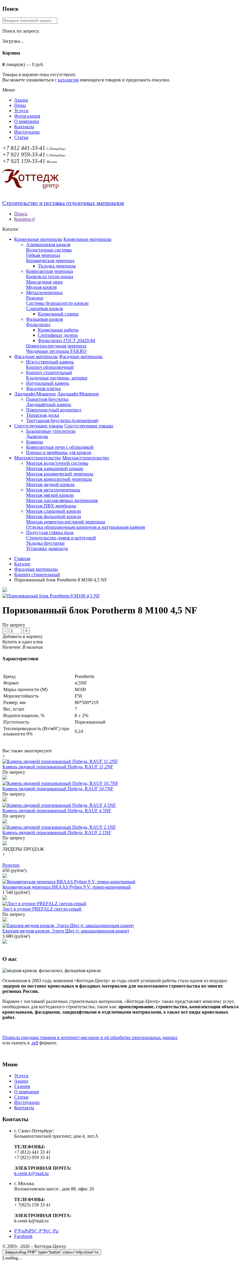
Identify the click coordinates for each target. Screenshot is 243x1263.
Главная (22, 558)
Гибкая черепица (43, 255)
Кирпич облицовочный (50, 367)
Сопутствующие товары (38, 425)
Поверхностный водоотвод (53, 409)
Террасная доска (42, 415)
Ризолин (34, 297)
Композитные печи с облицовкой (60, 447)
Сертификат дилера (58, 335)
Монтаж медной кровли (50, 484)
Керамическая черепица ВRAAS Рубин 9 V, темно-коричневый (66, 886)
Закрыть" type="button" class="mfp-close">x (52, 1252)
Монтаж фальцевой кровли (53, 516)
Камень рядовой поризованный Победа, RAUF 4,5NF (56, 810)
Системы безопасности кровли (57, 303)
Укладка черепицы (57, 265)
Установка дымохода (47, 548)
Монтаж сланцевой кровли (53, 511)
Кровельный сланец (58, 313)
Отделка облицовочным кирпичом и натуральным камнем (85, 527)
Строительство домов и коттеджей (61, 537)
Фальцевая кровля (44, 319)
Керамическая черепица (50, 260)
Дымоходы (37, 436)
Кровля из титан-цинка (49, 276)
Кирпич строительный (49, 372)
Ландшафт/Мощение (35, 393)
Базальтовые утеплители (51, 431)
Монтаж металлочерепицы (53, 489)
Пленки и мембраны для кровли (58, 452)
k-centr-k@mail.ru (31, 1173)
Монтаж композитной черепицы (59, 479)
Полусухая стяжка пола (49, 532)
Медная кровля (41, 287)
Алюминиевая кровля (48, 244)
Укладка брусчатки (45, 543)
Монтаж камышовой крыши (54, 468)
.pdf (34, 1042)
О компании (26, 121)
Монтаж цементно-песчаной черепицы (65, 521)
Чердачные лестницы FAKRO (56, 351)
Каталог (22, 563)
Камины (34, 441)
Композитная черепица (49, 271)
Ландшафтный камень (48, 404)
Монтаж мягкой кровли (50, 495)
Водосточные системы (49, 249)
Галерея (22, 1086)
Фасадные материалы (36, 356)
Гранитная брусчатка (47, 399)
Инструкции (27, 131)
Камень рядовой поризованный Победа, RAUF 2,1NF (56, 832)
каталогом (68, 79)
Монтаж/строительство (37, 457)
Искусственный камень (50, 361)
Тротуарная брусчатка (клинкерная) (62, 420)
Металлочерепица (44, 292)
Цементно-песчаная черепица (56, 345)
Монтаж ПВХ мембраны (51, 505)
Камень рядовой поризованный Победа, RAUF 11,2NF (57, 766)
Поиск (20, 213)
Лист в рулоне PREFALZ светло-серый (41, 908)
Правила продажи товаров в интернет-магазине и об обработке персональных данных (90, 1037)
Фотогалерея (27, 115)
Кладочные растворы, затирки (56, 377)
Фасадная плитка (43, 388)
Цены (20, 105)
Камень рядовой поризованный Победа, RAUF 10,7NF (57, 788)
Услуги (21, 110)
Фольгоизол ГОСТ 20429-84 (66, 340)
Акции (21, 99)
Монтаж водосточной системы (57, 463)
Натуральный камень (47, 383)
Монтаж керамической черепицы (59, 473)
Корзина (24, 219)
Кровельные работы (58, 329)
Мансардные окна (44, 281)
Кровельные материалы (38, 239)
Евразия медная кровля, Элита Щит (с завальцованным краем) (65, 930)
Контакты (24, 126)
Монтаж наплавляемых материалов (62, 500)
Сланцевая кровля (44, 308)
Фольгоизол (38, 324)
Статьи (21, 137)
